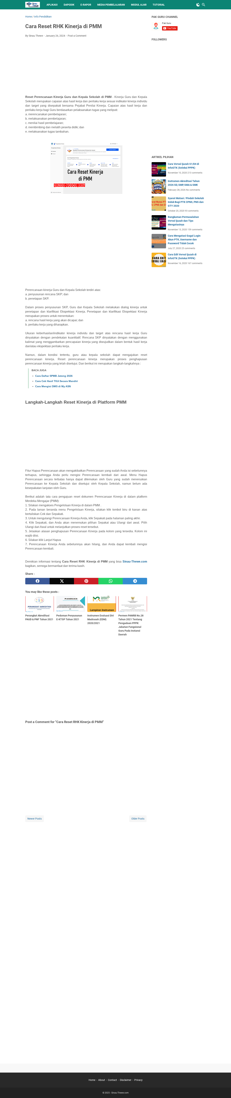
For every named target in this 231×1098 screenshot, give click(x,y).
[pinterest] (86, 581)
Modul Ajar (139, 4)
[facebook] (37, 581)
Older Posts (137, 818)
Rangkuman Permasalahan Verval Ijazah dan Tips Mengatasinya (183, 221)
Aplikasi (52, 4)
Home (92, 1080)
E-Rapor (85, 4)
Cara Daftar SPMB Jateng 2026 (54, 375)
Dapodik (69, 4)
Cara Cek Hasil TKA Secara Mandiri (56, 381)
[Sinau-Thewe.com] (32, 4)
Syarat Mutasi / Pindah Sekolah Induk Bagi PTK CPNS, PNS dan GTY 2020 (186, 202)
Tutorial (159, 4)
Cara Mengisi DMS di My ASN (53, 386)
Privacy (138, 1080)
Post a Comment (77, 35)
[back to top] (223, 1089)
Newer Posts (34, 818)
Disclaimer (125, 1080)
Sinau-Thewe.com (135, 561)
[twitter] (62, 581)
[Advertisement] (86, 67)
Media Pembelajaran (111, 4)
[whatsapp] (110, 581)
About (101, 1080)
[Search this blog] (203, 5)
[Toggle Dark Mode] (198, 5)
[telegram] (135, 581)
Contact (112, 1080)
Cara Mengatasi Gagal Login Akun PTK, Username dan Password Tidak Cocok (184, 239)
